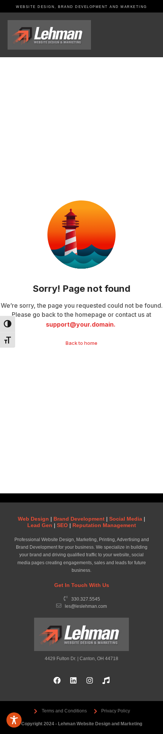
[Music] (106, 680)
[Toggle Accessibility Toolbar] (14, 720)
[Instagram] (90, 680)
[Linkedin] (73, 680)
